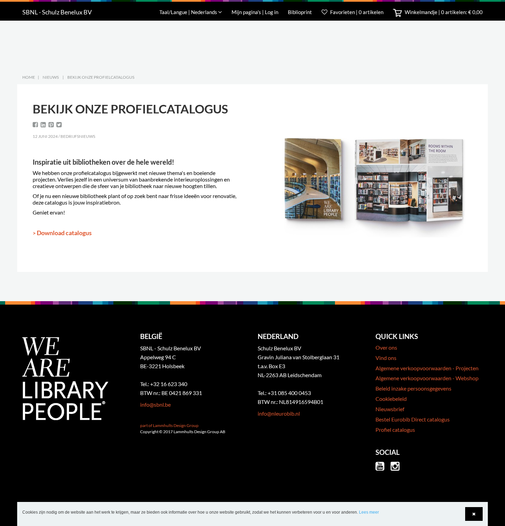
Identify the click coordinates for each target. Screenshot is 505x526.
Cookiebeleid (391, 398)
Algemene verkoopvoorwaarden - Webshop (427, 378)
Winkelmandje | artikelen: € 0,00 (443, 12)
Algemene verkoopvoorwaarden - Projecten (427, 368)
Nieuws (51, 77)
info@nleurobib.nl (279, 413)
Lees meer (369, 512)
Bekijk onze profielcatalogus (100, 77)
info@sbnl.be (155, 404)
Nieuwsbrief (389, 409)
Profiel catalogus (395, 429)
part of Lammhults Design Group (169, 425)
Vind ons (385, 357)
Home (28, 77)
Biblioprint (300, 12)
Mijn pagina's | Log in (255, 12)
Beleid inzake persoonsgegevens (413, 388)
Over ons (386, 347)
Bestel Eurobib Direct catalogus (412, 419)
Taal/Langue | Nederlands (188, 12)
